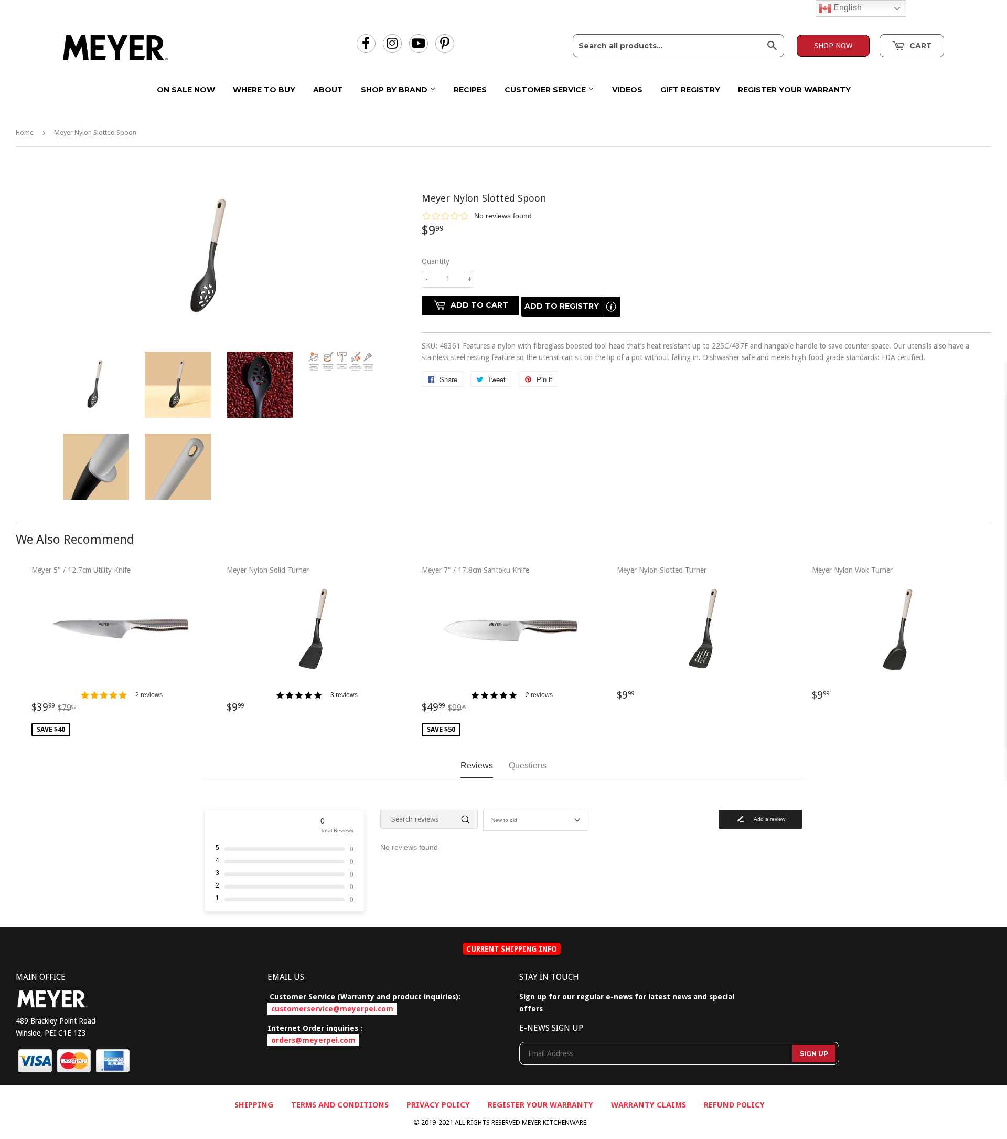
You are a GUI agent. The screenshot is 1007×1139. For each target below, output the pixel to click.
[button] (706, 216)
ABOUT (328, 89)
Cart (919, 45)
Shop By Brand (395, 89)
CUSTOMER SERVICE (546, 89)
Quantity (435, 261)
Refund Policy (734, 1105)
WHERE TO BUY (264, 89)
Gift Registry (690, 89)
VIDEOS (627, 89)
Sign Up (814, 1054)
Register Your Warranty (794, 89)
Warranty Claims (648, 1105)
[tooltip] (611, 306)
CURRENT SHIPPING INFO (511, 949)
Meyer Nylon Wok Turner (852, 638)
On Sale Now (186, 89)
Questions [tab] (528, 765)
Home (25, 132)
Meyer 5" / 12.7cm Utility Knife (97, 649)
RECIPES (470, 89)
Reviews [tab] (476, 765)
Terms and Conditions (340, 1105)
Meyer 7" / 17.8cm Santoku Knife (487, 649)
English (846, 7)
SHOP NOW (833, 45)
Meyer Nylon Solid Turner (292, 644)
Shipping (253, 1105)
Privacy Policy (438, 1105)
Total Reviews (336, 831)
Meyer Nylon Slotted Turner (661, 638)
